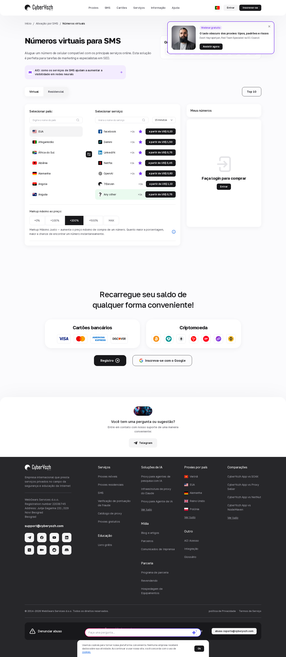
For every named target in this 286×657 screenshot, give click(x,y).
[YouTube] (54, 537)
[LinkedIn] (66, 537)
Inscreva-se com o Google (165, 360)
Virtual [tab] (34, 91)
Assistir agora (211, 46)
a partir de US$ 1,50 (160, 141)
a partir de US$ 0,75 (160, 152)
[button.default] (194, 632)
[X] (29, 550)
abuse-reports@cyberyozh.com (234, 631)
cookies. (86, 652)
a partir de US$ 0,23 (160, 131)
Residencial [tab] (56, 91)
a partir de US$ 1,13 (160, 183)
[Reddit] (54, 550)
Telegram (145, 442)
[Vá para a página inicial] (39, 8)
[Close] (269, 26)
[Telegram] (29, 537)
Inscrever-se (250, 7)
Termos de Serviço (250, 611)
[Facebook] (41, 537)
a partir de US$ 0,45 (160, 162)
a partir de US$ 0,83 (160, 173)
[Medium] (41, 550)
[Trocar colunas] (89, 154)
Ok (199, 648)
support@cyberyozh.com (44, 526)
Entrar (230, 7)
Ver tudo (190, 517)
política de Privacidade (222, 611)
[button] (93, 7)
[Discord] (66, 550)
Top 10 (251, 91)
